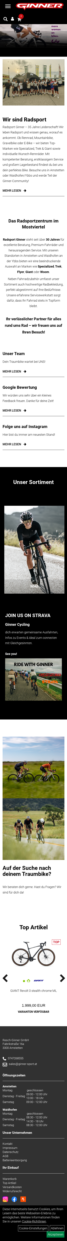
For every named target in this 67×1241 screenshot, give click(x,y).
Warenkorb (9, 1179)
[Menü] (7, 7)
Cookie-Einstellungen (33, 1228)
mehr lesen (12, 371)
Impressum (10, 1148)
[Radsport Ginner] (40, 6)
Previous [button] (9, 978)
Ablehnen (57, 1228)
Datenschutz (10, 1152)
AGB (5, 1156)
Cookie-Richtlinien (34, 1221)
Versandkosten (12, 1187)
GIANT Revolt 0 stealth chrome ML (33, 990)
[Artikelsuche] (5, 19)
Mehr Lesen (12, 190)
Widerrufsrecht (12, 1191)
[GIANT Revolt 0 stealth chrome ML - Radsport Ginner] (33, 953)
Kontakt (7, 1143)
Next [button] (57, 978)
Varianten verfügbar (33, 1011)
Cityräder (34, 586)
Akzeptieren (55, 1234)
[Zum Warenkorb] (19, 20)
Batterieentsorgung (15, 1160)
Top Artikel (33, 927)
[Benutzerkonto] (12, 19)
